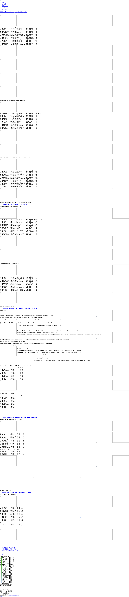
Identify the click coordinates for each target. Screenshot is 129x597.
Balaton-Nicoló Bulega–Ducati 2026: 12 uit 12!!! (10, 550)
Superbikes (4, 3)
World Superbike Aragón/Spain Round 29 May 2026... (14, 204)
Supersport (4, 4)
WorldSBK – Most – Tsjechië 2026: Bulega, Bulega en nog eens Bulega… (19, 308)
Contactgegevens (5, 6)
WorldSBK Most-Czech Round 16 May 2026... (10, 548)
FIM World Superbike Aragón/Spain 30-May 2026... (13, 12)
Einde (3, 554)
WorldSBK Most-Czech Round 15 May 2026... (10, 549)
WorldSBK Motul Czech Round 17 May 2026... (10, 547)
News (3, 2)
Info (3, 5)
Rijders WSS (4, 9)
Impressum (17, 595)
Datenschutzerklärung (11, 595)
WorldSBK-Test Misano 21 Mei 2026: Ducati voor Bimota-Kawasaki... (18, 417)
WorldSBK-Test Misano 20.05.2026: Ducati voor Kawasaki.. (15, 492)
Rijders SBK (4, 8)
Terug (3, 552)
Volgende (4, 553)
